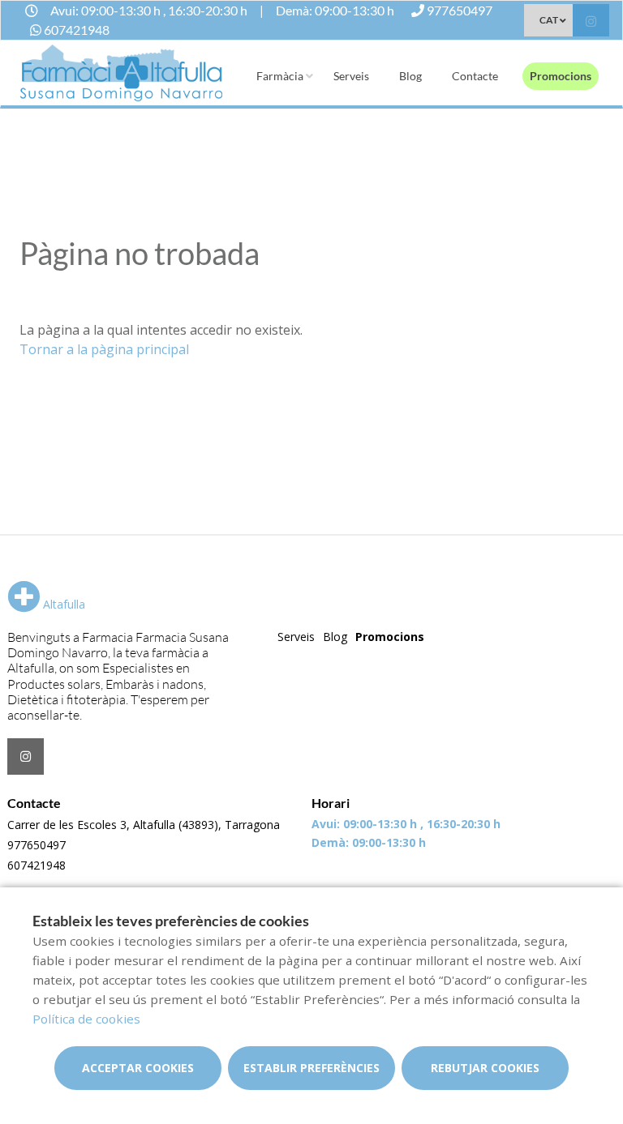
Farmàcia (279, 76)
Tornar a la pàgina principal (104, 349)
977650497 (36, 845)
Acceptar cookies (138, 1067)
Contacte (475, 76)
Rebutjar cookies (485, 1067)
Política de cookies (86, 1019)
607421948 (36, 865)
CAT (548, 20)
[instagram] (591, 22)
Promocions (560, 76)
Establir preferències (311, 1067)
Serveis (351, 76)
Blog (410, 76)
